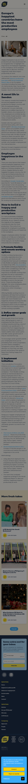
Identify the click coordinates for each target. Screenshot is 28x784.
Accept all (14, 769)
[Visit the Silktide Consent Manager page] (23, 778)
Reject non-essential (14, 774)
